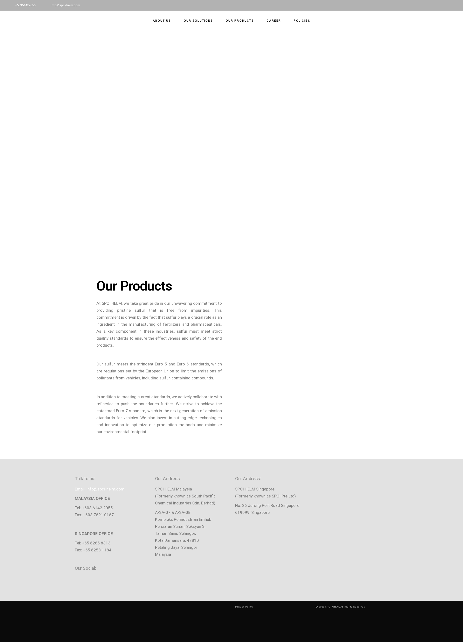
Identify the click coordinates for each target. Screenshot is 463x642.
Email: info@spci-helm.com (99, 489)
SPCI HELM (332, 606)
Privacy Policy (244, 606)
